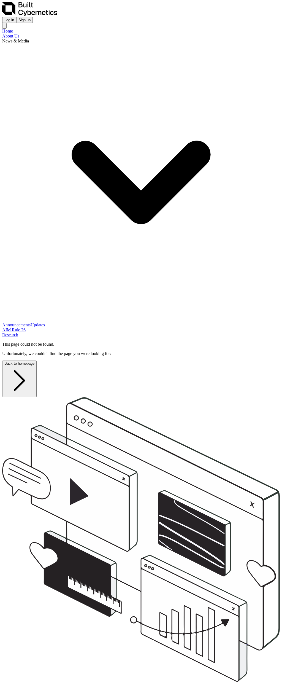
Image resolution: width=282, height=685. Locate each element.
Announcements (16, 325)
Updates (38, 325)
